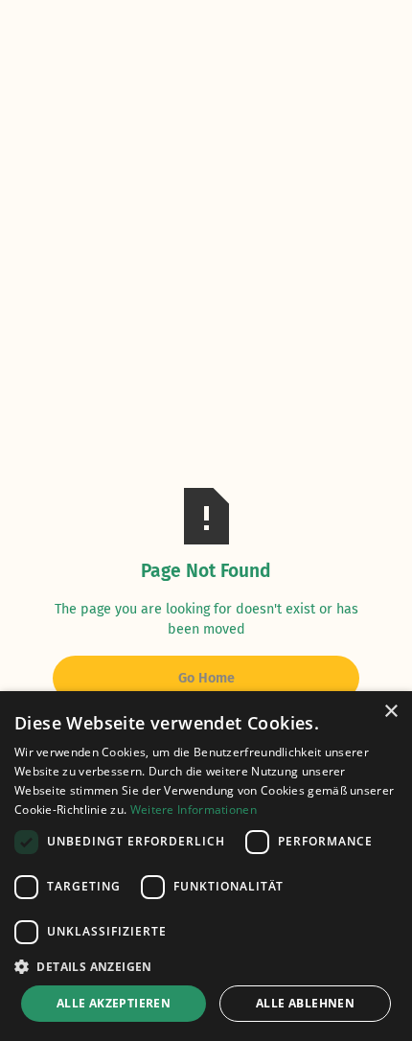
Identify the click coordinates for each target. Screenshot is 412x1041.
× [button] (390, 712)
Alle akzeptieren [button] (114, 1003)
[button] (206, 966)
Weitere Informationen (193, 809)
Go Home (206, 678)
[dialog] (206, 866)
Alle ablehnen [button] (305, 1003)
